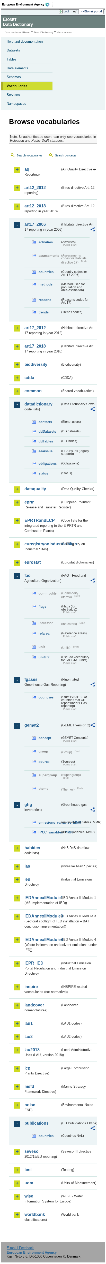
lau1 (28, 1023)
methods (45, 284)
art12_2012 (35, 187)
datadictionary (38, 404)
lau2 (28, 1036)
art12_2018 (35, 206)
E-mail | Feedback (20, 1248)
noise (29, 1105)
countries (46, 272)
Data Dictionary (43, 32)
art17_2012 (35, 328)
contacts (45, 422)
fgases (31, 679)
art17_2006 (35, 224)
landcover (34, 1005)
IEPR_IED (33, 963)
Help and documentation (25, 41)
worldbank (34, 1214)
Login (67, 11)
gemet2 (31, 725)
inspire (31, 986)
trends (44, 312)
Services (13, 95)
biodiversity (35, 364)
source (44, 762)
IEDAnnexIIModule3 (42, 916)
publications (36, 1123)
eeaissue (45, 451)
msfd (29, 1086)
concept (45, 738)
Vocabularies (17, 86)
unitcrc (44, 657)
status (43, 473)
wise (28, 1196)
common (33, 391)
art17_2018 (35, 346)
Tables (11, 59)
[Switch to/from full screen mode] (75, 11)
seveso (31, 1151)
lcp (27, 1068)
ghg (28, 804)
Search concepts (65, 155)
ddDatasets (47, 431)
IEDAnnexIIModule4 (42, 939)
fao (27, 575)
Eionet (26, 32)
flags (42, 606)
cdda (29, 377)
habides (32, 848)
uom (28, 1183)
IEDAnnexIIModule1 (42, 898)
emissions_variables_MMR (49, 822)
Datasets (13, 50)
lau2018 (32, 1050)
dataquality (35, 489)
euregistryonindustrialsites (42, 544)
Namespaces (16, 104)
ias (27, 866)
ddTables (46, 441)
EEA (27, 4)
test (28, 1170)
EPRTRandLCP (39, 520)
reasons (45, 300)
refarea (44, 633)
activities (46, 242)
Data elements (17, 68)
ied (27, 879)
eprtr (29, 502)
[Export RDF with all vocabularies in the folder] (93, 230)
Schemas (14, 77)
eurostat (32, 562)
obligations (48, 463)
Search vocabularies (29, 155)
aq (26, 169)
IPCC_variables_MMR (49, 832)
